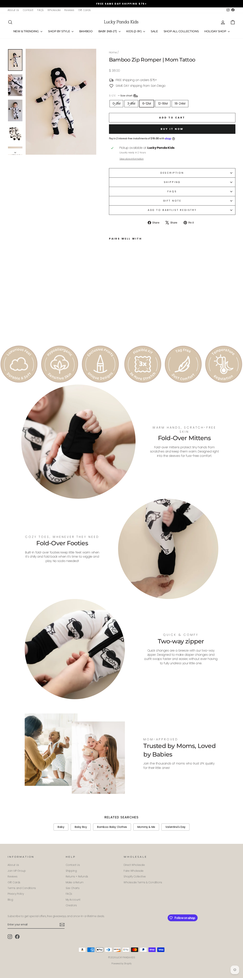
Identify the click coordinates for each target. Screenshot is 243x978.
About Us (13, 10)
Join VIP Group (17, 871)
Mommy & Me (146, 827)
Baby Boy (81, 827)
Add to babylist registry (172, 210)
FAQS (172, 191)
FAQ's (40, 10)
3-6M (131, 103)
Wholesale (54, 10)
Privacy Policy (16, 894)
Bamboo (86, 31)
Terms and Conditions (22, 888)
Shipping (172, 182)
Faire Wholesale (134, 871)
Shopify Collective (135, 876)
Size (121, 95)
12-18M (163, 103)
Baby (61, 827)
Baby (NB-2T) (108, 31)
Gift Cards (84, 10)
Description (172, 172)
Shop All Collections (181, 31)
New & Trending (26, 31)
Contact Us (73, 865)
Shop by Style (59, 31)
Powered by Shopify (121, 963)
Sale (154, 31)
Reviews (69, 10)
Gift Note (172, 200)
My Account (73, 900)
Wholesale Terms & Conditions (143, 882)
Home (113, 52)
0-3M (116, 103)
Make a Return (75, 882)
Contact (28, 10)
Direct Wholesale (134, 865)
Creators (71, 905)
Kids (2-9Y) (134, 31)
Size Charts (73, 888)
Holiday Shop (215, 31)
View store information (131, 158)
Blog (10, 900)
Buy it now (172, 129)
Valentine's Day (175, 827)
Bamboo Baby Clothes (112, 827)
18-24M (180, 103)
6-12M (146, 103)
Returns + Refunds (77, 876)
